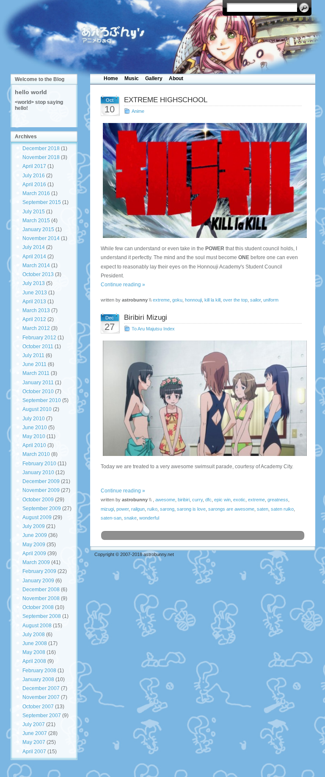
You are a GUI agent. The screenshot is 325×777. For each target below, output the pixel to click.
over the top (235, 299)
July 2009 (33, 526)
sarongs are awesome (231, 508)
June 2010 (34, 427)
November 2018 (41, 157)
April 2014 (34, 257)
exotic (239, 499)
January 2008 (38, 679)
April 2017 (34, 166)
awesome (165, 499)
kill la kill (212, 299)
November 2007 (41, 697)
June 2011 (34, 364)
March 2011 (36, 373)
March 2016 (36, 193)
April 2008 (34, 661)
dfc (208, 499)
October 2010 (38, 391)
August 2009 (37, 517)
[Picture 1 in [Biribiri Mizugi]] (203, 398)
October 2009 (38, 500)
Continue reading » (123, 285)
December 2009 (41, 481)
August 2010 (37, 409)
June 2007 (34, 733)
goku (177, 299)
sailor (255, 299)
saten (262, 508)
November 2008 (41, 598)
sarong (167, 508)
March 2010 (36, 454)
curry (197, 499)
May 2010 (33, 436)
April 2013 (34, 302)
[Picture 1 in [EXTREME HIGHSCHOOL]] (203, 180)
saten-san (111, 517)
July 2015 (33, 212)
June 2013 (34, 293)
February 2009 (39, 571)
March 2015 (36, 221)
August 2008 (37, 626)
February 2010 (39, 464)
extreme (161, 299)
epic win (222, 499)
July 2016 (33, 176)
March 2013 (36, 310)
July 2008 (33, 634)
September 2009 (41, 508)
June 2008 (34, 643)
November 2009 (41, 490)
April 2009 (34, 553)
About (176, 78)
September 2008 (41, 616)
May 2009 (33, 545)
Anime (138, 111)
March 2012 (36, 328)
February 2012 (39, 338)
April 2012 (34, 319)
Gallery (153, 78)
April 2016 (34, 184)
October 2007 (38, 707)
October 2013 (38, 274)
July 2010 (33, 419)
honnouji (193, 299)
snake (130, 517)
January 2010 (38, 472)
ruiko (152, 508)
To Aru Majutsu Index (153, 328)
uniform (270, 299)
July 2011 (33, 355)
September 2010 (41, 400)
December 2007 (41, 688)
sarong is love (191, 508)
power (122, 508)
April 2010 (34, 445)
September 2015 (41, 202)
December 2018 (41, 148)
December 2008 (41, 590)
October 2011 (37, 346)
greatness (277, 499)
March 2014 (36, 265)
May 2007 (33, 742)
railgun (138, 508)
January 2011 (38, 383)
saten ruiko (282, 508)
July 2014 (33, 247)
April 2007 (34, 752)
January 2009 (38, 581)
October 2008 (38, 607)
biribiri (184, 499)
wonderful (149, 517)
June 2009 (34, 535)
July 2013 (33, 283)
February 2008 (39, 671)
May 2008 (33, 652)
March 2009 (36, 562)
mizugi (107, 508)
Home (111, 78)
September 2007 (41, 715)
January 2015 (38, 229)
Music (131, 78)
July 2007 (33, 724)
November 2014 (41, 238)
